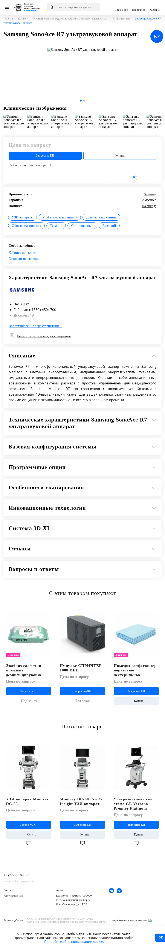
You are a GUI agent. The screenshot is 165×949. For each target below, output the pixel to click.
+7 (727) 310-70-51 (17, 875)
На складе (149, 206)
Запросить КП (45, 155)
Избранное (138, 7)
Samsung (150, 194)
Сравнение (121, 7)
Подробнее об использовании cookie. (74, 941)
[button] (81, 101)
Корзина (154, 7)
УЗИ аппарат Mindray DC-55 (27, 801)
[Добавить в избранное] (48, 610)
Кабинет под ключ (22, 252)
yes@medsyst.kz (13, 895)
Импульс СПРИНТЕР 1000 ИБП (81, 668)
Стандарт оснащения (24, 258)
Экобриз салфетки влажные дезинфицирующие (24, 670)
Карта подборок (13, 920)
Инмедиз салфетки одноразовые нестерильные (135, 670)
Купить (120, 155)
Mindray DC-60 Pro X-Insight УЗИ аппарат (81, 801)
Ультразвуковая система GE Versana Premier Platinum (133, 803)
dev (155, 920)
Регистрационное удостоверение (44, 336)
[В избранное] (29, 177)
